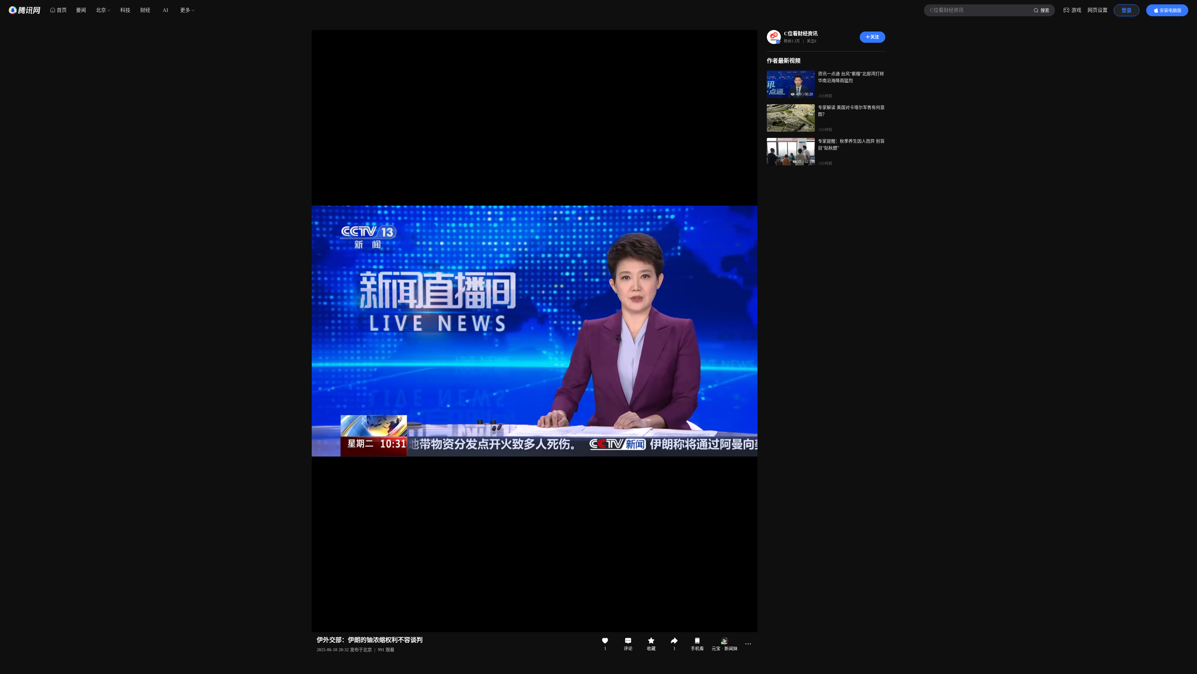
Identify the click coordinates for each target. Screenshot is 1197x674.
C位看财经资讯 (801, 33)
